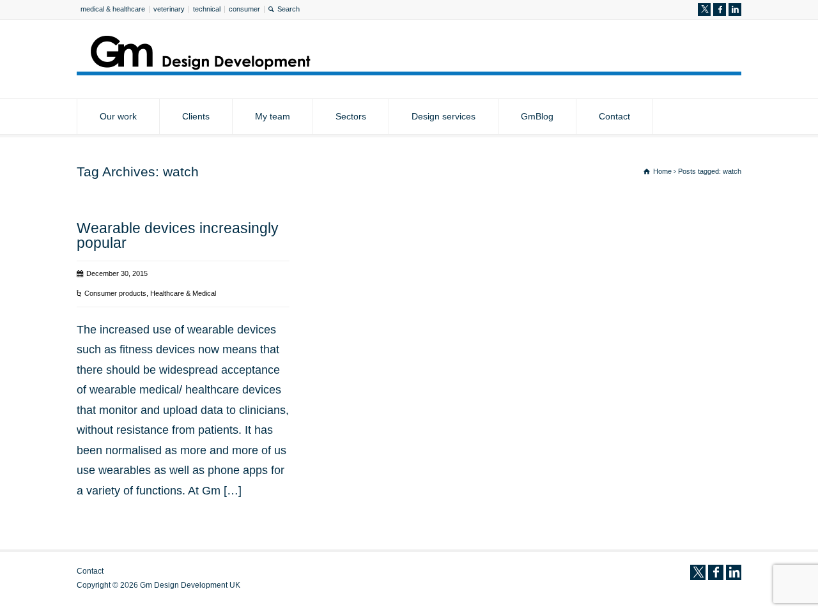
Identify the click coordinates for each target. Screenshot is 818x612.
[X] (704, 9)
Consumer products (115, 293)
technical (206, 9)
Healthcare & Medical (183, 293)
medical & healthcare (113, 9)
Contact (614, 116)
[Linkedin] (735, 9)
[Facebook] (719, 9)
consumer (244, 9)
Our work (118, 116)
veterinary (169, 9)
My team (272, 116)
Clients (196, 116)
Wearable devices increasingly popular (178, 235)
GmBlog (537, 116)
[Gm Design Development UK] (409, 71)
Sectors (351, 116)
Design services (443, 116)
